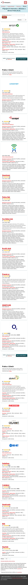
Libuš (3, 167)
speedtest (19, 568)
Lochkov (20, 134)
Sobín (7, 317)
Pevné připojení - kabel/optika (8, 44)
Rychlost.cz (3, 6)
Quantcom (6, 175)
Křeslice (4, 111)
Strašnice (20, 168)
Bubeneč (21, 102)
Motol (3, 191)
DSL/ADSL (4, 39)
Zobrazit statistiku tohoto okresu (8, 561)
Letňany (18, 188)
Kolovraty (8, 188)
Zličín (21, 139)
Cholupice (13, 109)
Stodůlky (7, 138)
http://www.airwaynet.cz (7, 93)
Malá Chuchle (12, 167)
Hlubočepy (9, 106)
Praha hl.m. (18, 6)
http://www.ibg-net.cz (6, 452)
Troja (3, 318)
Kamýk (3, 110)
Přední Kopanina (20, 212)
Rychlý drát (6, 248)
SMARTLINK (6, 305)
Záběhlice (13, 139)
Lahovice (9, 134)
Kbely (10, 242)
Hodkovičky (14, 106)
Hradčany (4, 109)
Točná (24, 317)
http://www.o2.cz (5, 336)
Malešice (15, 190)
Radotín (4, 137)
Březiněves (4, 235)
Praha (10, 74)
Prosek (14, 191)
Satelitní (4, 46)
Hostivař (23, 107)
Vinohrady (8, 139)
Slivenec (15, 137)
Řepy (11, 137)
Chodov (8, 109)
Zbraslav (18, 139)
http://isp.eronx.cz (6, 32)
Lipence (16, 134)
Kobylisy (10, 110)
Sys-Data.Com (7, 219)
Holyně (3, 107)
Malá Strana (8, 135)
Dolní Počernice (13, 105)
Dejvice (16, 104)
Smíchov (19, 137)
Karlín (7, 110)
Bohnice (10, 102)
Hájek (9, 237)
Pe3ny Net (6, 197)
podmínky (19, 572)
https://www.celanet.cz (7, 428)
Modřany (14, 135)
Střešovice (16, 317)
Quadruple (6, 504)
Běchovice (10, 183)
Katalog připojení (11, 6)
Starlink (5, 547)
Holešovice (20, 106)
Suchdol (11, 138)
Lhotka (22, 165)
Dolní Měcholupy (6, 105)
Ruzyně (7, 213)
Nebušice (23, 210)
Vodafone (5, 463)
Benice (9, 233)
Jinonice (17, 109)
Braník (13, 102)
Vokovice (16, 318)
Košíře (19, 110)
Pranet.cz (5, 274)
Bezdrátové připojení (6, 41)
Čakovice (4, 185)
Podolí (11, 212)
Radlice (18, 191)
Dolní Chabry (21, 104)
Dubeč (18, 105)
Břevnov (17, 102)
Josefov (21, 109)
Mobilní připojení (5, 49)
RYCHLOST (7, 2)
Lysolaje (4, 210)
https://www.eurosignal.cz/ (8, 124)
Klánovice (4, 209)
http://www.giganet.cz (6, 384)
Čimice (8, 104)
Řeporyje (8, 137)
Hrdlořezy (4, 241)
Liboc (6, 190)
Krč (21, 110)
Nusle (24, 167)
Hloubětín (4, 106)
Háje (22, 105)
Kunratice (8, 111)
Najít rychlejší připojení (21, 58)
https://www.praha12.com (7, 156)
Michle (16, 167)
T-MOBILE (5, 485)
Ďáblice (12, 104)
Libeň (12, 134)
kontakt (13, 578)
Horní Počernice (17, 107)
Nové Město (18, 135)
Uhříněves (21, 138)
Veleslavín (12, 318)
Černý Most (4, 104)
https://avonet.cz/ (6, 411)
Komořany (15, 110)
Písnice (23, 135)
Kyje (12, 111)
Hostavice (12, 240)
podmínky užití (19, 578)
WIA (3, 524)
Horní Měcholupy (9, 107)
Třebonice (16, 138)
